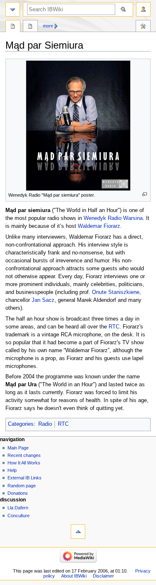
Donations (17, 493)
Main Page (18, 447)
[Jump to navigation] (12, 9)
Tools (143, 27)
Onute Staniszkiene (115, 292)
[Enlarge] (144, 194)
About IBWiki (74, 575)
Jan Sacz (43, 300)
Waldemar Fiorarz (99, 226)
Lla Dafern (17, 507)
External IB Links (24, 477)
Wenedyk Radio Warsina (113, 218)
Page (13, 27)
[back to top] (78, 531)
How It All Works (23, 462)
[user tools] (143, 9)
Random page (21, 485)
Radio (45, 424)
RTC (114, 327)
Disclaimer (103, 575)
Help (12, 470)
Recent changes (24, 455)
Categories (21, 424)
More (48, 25)
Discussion (30, 27)
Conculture (18, 515)
